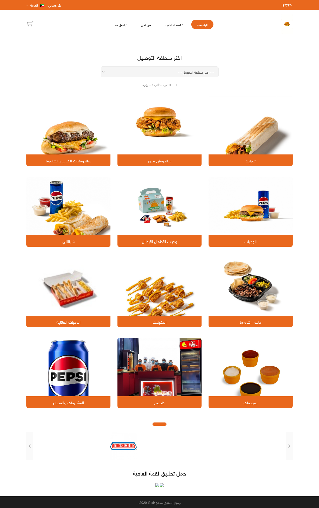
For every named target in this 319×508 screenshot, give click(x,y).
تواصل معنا (120, 24)
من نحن (146, 24)
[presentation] (289, 445)
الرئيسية (202, 24)
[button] (162, 462)
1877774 (287, 5)
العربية (34, 5)
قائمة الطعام (175, 24)
